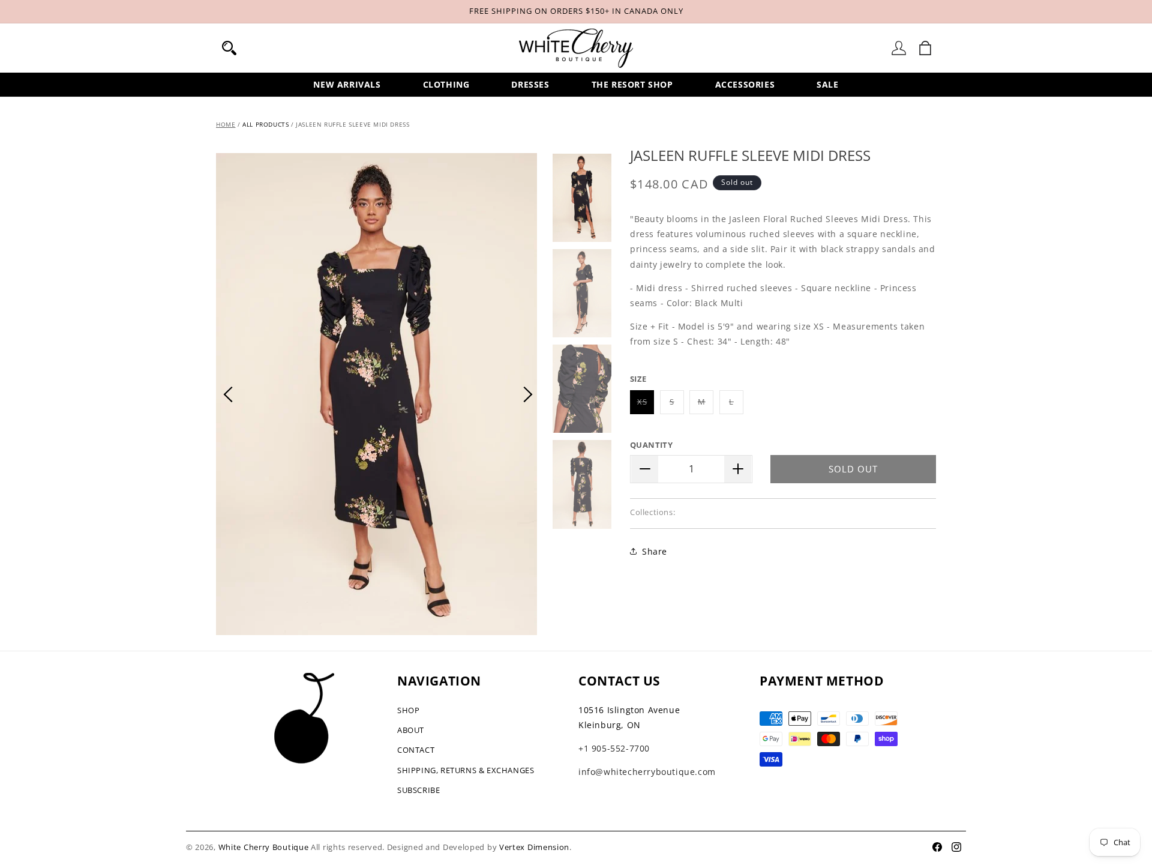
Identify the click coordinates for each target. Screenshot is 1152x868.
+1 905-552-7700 (614, 748)
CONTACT (415, 749)
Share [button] (654, 551)
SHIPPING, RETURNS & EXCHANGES (465, 770)
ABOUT (410, 730)
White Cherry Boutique (263, 847)
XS (645, 405)
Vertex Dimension (534, 847)
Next (528, 394)
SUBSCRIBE (418, 790)
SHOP (408, 710)
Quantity (651, 444)
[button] (229, 48)
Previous (228, 394)
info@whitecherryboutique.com (647, 771)
